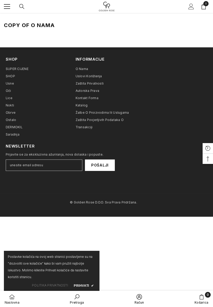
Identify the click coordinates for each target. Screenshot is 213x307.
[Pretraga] (22, 6)
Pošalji (100, 165)
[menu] (7, 6)
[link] (76, 299)
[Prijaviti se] (191, 6)
